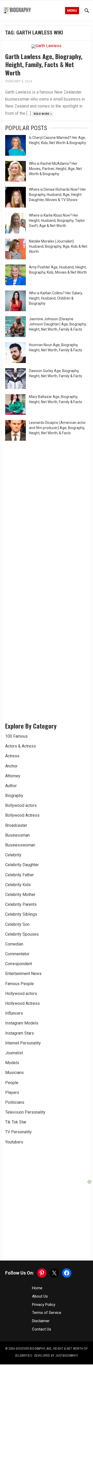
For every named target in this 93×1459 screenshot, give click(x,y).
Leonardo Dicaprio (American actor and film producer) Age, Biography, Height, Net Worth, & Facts (57, 428)
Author (11, 785)
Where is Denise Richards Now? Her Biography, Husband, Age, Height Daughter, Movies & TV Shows (57, 194)
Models (12, 1062)
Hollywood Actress (22, 1003)
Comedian (14, 944)
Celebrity (13, 854)
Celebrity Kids (18, 884)
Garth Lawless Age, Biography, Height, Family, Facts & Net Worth (43, 64)
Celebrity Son (17, 924)
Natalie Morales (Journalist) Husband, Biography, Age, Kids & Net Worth (58, 246)
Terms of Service (46, 1312)
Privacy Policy (43, 1304)
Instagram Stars (19, 1033)
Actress (12, 755)
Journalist (14, 1052)
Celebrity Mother (20, 894)
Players (12, 1092)
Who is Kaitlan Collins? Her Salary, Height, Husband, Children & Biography (56, 298)
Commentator (17, 953)
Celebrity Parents (21, 904)
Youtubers (14, 1142)
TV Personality (18, 1131)
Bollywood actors (21, 805)
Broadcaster (16, 825)
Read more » (43, 114)
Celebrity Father (19, 874)
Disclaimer (41, 1321)
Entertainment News (23, 973)
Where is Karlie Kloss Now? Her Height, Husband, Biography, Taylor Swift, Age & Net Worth (57, 220)
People (11, 1082)
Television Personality (25, 1112)
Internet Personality (23, 1043)
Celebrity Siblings (21, 914)
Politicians (14, 1102)
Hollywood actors (21, 993)
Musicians (14, 1072)
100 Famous (16, 736)
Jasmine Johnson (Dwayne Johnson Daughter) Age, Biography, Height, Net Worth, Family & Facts (58, 324)
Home (37, 1288)
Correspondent (18, 963)
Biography (14, 795)
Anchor (11, 766)
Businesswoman (20, 845)
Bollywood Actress (22, 815)
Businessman (17, 835)
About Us (40, 1296)
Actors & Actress (20, 746)
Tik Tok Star (15, 1122)
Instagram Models (21, 1023)
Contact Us (41, 1329)
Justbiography (67, 1355)
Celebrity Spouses (22, 934)
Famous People (19, 983)
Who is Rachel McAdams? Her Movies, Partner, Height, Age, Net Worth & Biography (55, 168)
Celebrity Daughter (22, 864)
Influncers (14, 1013)
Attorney (12, 775)
